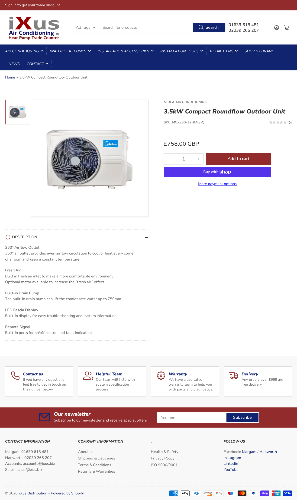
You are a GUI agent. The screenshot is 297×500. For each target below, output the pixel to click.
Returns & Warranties (96, 471)
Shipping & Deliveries (96, 458)
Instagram (232, 457)
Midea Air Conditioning (185, 102)
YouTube (231, 469)
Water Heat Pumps (68, 51)
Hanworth (268, 451)
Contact (35, 63)
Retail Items (221, 51)
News (14, 63)
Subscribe (242, 417)
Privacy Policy (162, 458)
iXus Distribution (33, 493)
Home (10, 77)
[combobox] (162, 27)
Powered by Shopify (67, 493)
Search (212, 27)
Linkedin (231, 463)
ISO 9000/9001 (164, 465)
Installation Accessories (123, 51)
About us (86, 451)
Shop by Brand (259, 51)
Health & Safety (164, 451)
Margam (249, 451)
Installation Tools (179, 51)
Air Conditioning (22, 51)
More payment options (217, 183)
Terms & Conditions (94, 465)
